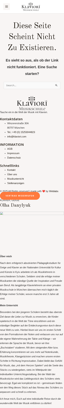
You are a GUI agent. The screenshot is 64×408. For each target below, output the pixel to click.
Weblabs (53, 191)
